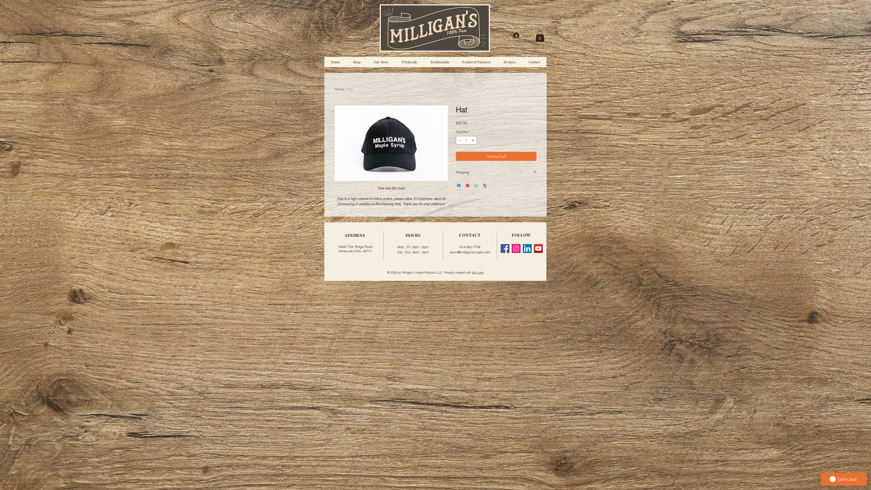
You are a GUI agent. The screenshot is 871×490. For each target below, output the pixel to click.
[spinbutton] (466, 140)
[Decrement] (459, 140)
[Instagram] (516, 248)
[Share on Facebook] (459, 185)
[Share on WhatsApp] (476, 185)
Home (339, 89)
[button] (540, 36)
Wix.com (478, 272)
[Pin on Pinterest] (467, 185)
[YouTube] (538, 248)
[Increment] (473, 140)
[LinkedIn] (527, 248)
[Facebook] (505, 248)
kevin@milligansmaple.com (470, 252)
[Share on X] (484, 185)
